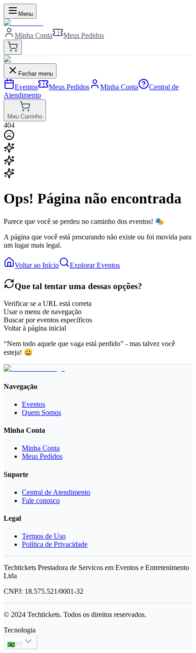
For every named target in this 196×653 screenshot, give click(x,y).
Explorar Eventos (95, 265)
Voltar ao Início (37, 265)
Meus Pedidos (42, 456)
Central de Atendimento (56, 492)
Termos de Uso (44, 536)
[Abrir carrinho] (13, 47)
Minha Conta (41, 448)
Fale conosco (41, 500)
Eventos (33, 404)
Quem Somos (41, 412)
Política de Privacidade (55, 544)
